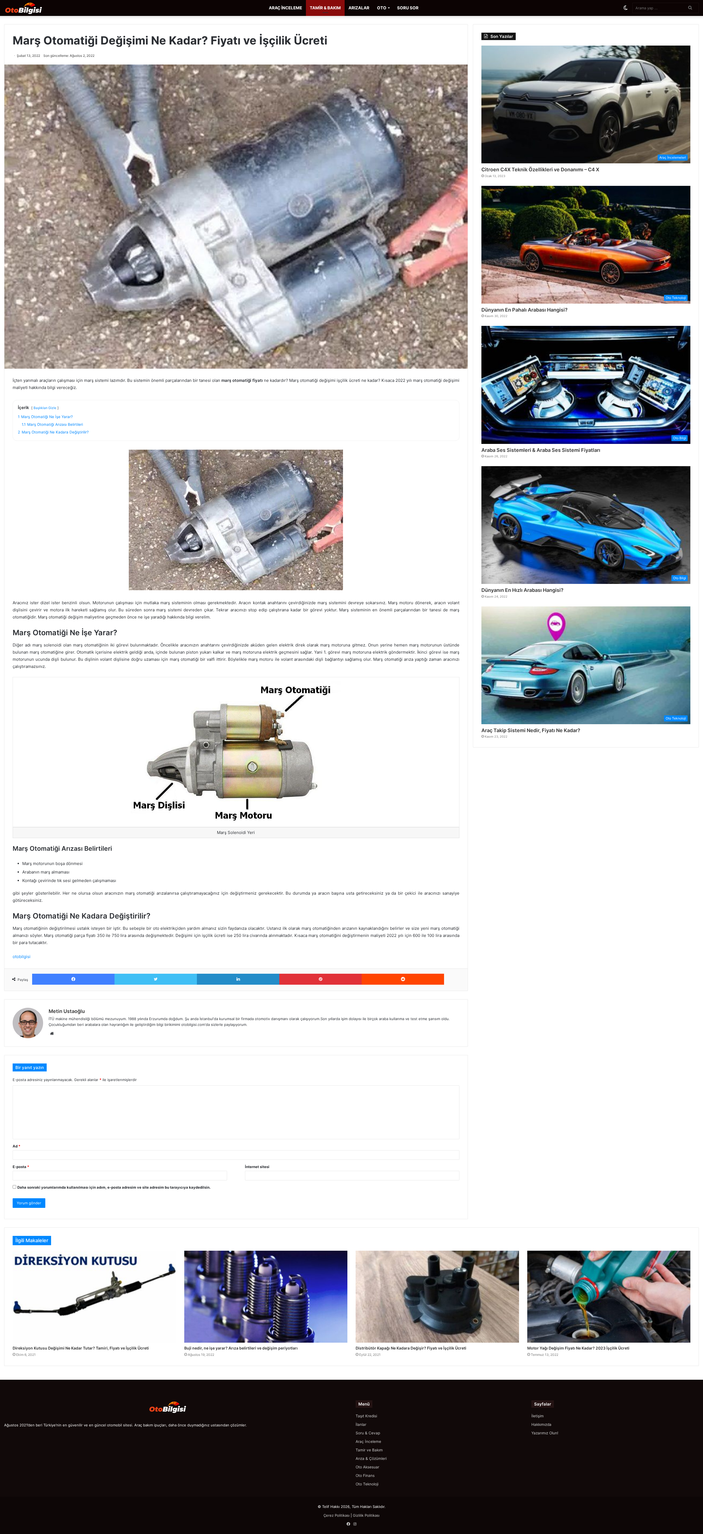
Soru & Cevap (368, 1433)
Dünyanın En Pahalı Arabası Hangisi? (524, 310)
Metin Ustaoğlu (67, 1011)
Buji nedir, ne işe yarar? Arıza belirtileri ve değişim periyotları (241, 1348)
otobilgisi (21, 956)
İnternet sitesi (257, 1167)
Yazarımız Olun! (544, 1433)
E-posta (21, 1167)
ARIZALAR (358, 7)
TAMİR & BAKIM (325, 7)
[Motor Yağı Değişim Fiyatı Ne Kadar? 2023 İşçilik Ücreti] (609, 1297)
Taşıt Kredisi (366, 1416)
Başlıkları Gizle (45, 408)
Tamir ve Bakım (369, 1450)
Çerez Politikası (336, 1515)
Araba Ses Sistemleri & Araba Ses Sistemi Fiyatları (540, 450)
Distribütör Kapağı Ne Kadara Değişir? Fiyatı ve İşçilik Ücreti (411, 1348)
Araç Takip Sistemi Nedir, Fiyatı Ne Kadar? (530, 730)
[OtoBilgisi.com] (31, 8)
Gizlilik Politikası (366, 1515)
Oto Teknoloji (367, 1484)
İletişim (537, 1416)
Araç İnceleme (368, 1441)
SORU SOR (408, 7)
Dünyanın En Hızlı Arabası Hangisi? (522, 590)
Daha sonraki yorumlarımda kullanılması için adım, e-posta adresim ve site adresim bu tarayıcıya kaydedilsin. (114, 1187)
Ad (16, 1146)
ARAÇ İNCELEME (285, 7)
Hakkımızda (541, 1424)
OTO (381, 7)
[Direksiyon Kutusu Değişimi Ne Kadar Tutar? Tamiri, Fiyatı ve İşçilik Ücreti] (94, 1297)
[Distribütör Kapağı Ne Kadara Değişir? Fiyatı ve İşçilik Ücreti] (437, 1297)
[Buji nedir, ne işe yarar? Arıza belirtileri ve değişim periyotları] (266, 1297)
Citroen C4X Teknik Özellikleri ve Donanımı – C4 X (540, 169)
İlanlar (361, 1424)
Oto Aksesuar (367, 1467)
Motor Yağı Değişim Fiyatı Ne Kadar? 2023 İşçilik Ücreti (578, 1348)
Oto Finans (365, 1475)
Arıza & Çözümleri (371, 1458)
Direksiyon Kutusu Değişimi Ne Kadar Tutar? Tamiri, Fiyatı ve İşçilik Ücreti (81, 1348)
